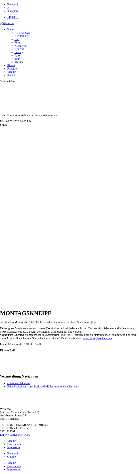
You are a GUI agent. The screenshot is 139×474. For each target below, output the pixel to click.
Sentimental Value (18, 383)
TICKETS (13, 17)
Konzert (19, 49)
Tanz (17, 58)
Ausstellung (21, 35)
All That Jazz (22, 32)
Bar (16, 39)
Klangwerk (20, 45)
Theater (18, 62)
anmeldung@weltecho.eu (97, 338)
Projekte (12, 68)
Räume (11, 65)
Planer (10, 29)
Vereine (11, 71)
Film (17, 42)
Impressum (13, 447)
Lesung (18, 52)
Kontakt (11, 75)
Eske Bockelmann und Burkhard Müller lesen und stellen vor (43, 386)
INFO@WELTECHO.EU (15, 434)
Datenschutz (14, 444)
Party (17, 55)
